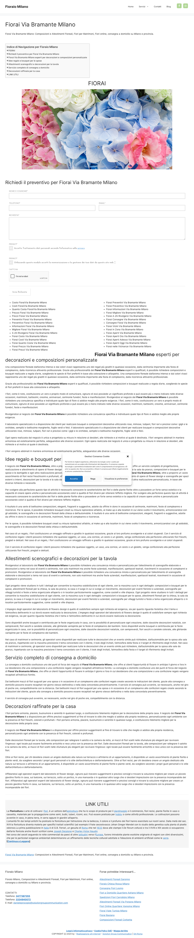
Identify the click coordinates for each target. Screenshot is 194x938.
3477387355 (23, 896)
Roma (85, 828)
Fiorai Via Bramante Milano (19, 854)
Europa (99, 834)
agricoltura (72, 811)
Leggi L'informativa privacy (79, 931)
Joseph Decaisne (63, 831)
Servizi (142, 6)
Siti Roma (138, 934)
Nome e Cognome (18, 191)
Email (102, 203)
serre (165, 838)
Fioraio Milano (16, 7)
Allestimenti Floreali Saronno (115, 879)
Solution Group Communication (117, 934)
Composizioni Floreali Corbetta (116, 919)
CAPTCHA (13, 269)
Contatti (157, 6)
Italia (46, 828)
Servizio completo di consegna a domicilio (28, 67)
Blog (169, 6)
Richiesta (14, 215)
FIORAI (11, 50)
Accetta (74, 478)
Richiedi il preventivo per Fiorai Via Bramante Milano (33, 54)
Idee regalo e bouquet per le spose (25, 61)
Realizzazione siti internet (88, 934)
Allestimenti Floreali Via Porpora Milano (120, 901)
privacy (81, 248)
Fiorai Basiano (107, 915)
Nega (92, 478)
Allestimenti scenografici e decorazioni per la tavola (33, 64)
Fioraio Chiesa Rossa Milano (114, 883)
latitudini (83, 834)
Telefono (14, 203)
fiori (46, 811)
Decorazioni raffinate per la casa (24, 71)
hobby (118, 814)
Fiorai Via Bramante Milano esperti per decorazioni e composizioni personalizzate (47, 57)
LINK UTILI (13, 74)
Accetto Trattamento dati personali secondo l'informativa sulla (49, 248)
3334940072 (23, 899)
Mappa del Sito (121, 931)
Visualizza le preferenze (116, 478)
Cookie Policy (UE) (103, 931)
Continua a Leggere (18, 841)
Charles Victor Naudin (86, 831)
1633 (99, 828)
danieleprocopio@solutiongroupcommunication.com (40, 903)
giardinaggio (120, 811)
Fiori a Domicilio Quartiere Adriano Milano (122, 892)
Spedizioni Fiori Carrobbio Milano (117, 897)
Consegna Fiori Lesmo (111, 888)
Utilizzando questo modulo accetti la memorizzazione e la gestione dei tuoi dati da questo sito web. (64, 262)
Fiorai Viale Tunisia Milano (113, 910)
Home (131, 6)
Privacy (13, 244)
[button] (127, 456)
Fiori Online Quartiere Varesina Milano (120, 906)
